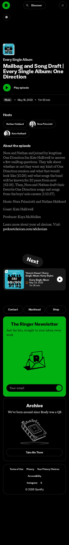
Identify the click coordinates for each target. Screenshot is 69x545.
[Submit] (59, 388)
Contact (13, 309)
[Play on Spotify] (6, 17)
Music (8, 99)
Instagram (32, 482)
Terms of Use (16, 469)
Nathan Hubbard (15, 124)
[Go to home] (6, 5)
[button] (34, 5)
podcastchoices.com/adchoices (25, 229)
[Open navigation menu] (63, 5)
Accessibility (34, 475)
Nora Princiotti (45, 124)
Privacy (30, 469)
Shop (56, 309)
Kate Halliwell (19, 133)
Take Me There (34, 452)
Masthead (35, 309)
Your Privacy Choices (48, 469)
